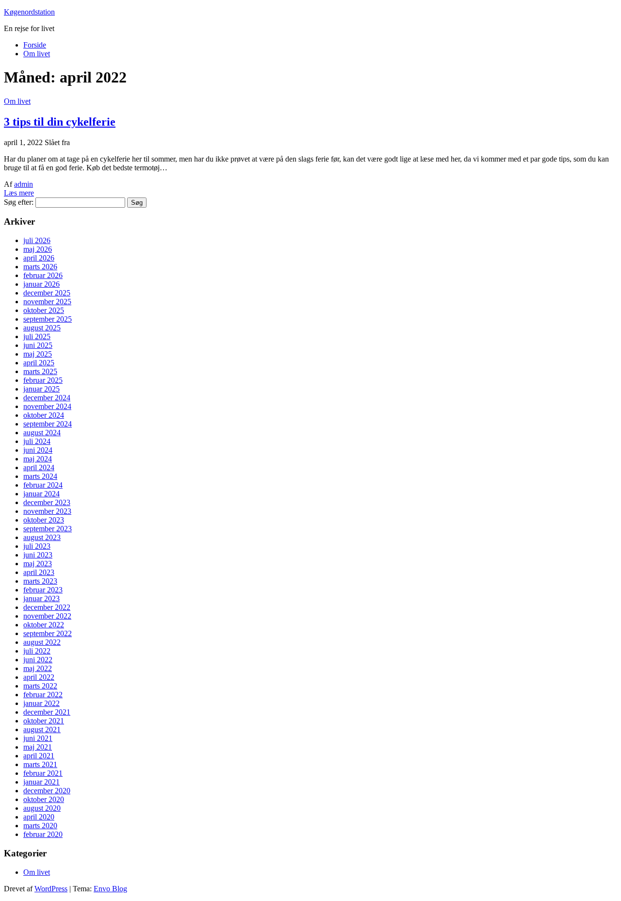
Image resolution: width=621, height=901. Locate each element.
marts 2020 (40, 825)
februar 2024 (43, 485)
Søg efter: (18, 202)
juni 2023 (37, 555)
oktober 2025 (43, 310)
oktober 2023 (43, 520)
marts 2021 (40, 764)
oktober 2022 (43, 625)
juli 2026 (36, 240)
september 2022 (47, 633)
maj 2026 (37, 249)
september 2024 (47, 424)
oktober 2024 (43, 415)
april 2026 (38, 258)
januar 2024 (41, 494)
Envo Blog (110, 889)
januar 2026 (41, 284)
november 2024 (47, 406)
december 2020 (46, 790)
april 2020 (38, 817)
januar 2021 (41, 782)
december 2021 (46, 712)
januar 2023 (41, 598)
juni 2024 (37, 450)
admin (23, 184)
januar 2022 (41, 703)
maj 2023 (37, 563)
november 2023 (47, 511)
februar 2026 (43, 275)
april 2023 (38, 572)
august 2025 (42, 328)
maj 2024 (37, 459)
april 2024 (38, 467)
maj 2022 (37, 668)
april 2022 (38, 677)
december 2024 (46, 397)
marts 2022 (40, 686)
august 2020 (42, 808)
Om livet (36, 53)
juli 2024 (36, 441)
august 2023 (42, 537)
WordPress (50, 889)
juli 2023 (36, 546)
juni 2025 (37, 345)
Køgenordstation (29, 12)
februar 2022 (43, 694)
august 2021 (42, 729)
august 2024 (42, 432)
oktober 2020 (43, 799)
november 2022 (47, 616)
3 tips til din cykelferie (59, 121)
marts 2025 (40, 371)
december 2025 (46, 293)
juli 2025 (36, 336)
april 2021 (38, 756)
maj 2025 (37, 354)
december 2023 (46, 502)
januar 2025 (41, 389)
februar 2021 (43, 773)
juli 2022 (36, 651)
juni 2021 (37, 738)
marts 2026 (40, 266)
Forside (34, 45)
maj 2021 (37, 747)
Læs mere (19, 193)
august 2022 (42, 642)
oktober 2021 (43, 721)
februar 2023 (43, 590)
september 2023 (47, 528)
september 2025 (47, 319)
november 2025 (47, 301)
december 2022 (46, 607)
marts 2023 (40, 581)
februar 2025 (43, 380)
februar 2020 (43, 834)
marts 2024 (40, 476)
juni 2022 (37, 659)
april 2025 (38, 363)
